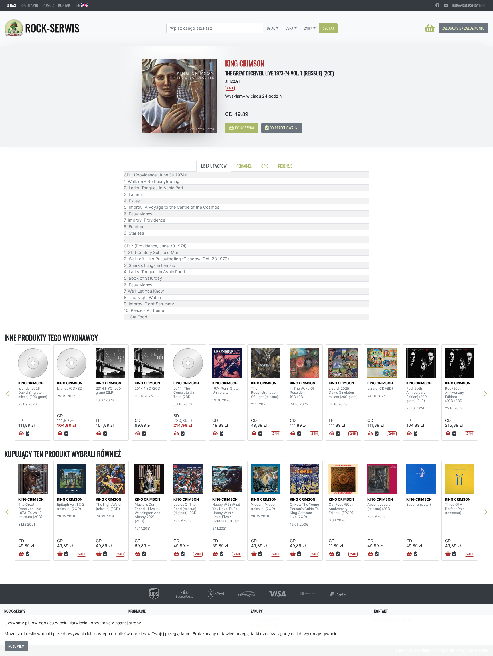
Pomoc (48, 5)
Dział (271, 28)
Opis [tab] (264, 166)
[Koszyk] (429, 28)
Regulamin (29, 5)
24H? (308, 28)
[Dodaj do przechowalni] (27, 433)
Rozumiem (16, 646)
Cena (289, 28)
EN (78, 5)
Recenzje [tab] (285, 166)
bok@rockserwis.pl (467, 5)
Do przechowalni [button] (283, 128)
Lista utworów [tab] (214, 166)
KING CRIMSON (31, 383)
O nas (11, 5)
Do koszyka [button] (244, 128)
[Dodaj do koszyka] (21, 433)
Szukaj (328, 28)
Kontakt (65, 5)
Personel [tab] (244, 166)
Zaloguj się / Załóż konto (463, 28)
